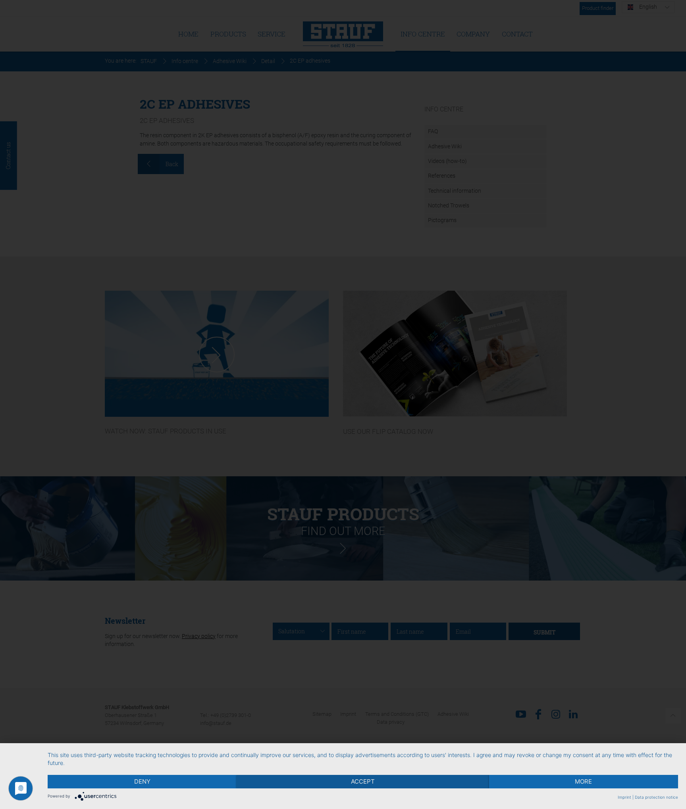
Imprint (624, 797)
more (583, 781)
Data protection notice (656, 797)
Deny (142, 781)
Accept (363, 781)
